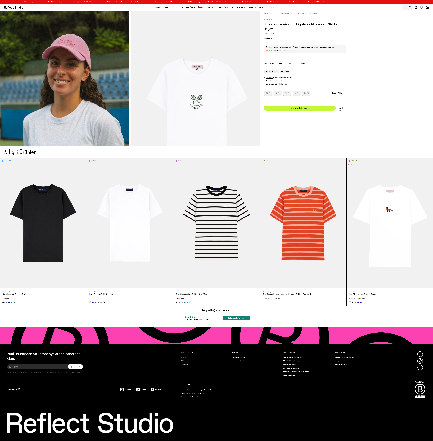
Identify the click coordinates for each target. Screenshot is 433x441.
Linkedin (144, 389)
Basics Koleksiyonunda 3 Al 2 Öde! (149, 2)
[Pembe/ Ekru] (188, 302)
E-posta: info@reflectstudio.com (193, 393)
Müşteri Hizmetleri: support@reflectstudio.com (198, 390)
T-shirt (272, 13)
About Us (184, 357)
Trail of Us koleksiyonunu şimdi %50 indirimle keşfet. (191, 2)
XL (307, 94)
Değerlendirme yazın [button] (236, 318)
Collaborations (223, 7)
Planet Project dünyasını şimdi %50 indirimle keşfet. (30, 2)
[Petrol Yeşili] (12, 302)
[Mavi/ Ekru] (185, 302)
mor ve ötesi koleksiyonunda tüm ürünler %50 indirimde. (243, 2)
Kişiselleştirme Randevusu (344, 357)
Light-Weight (271, 84)
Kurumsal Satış (238, 7)
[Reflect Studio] (14, 7)
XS (269, 94)
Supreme (269, 78)
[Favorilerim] (421, 7)
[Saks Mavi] (9, 302)
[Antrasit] (355, 302)
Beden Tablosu (337, 93)
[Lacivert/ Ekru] (182, 302)
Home (266, 13)
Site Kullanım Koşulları (291, 368)
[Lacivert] (358, 302)
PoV (272, 7)
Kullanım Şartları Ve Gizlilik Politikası (296, 372)
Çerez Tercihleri (289, 375)
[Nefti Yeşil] (14, 302)
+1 (190, 302)
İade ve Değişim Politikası (292, 357)
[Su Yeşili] (6, 302)
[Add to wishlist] (340, 108)
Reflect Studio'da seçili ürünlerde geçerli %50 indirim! (106, 2)
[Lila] (101, 302)
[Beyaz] (90, 302)
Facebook (158, 389)
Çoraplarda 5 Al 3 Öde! (68, 2)
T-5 (267, 81)
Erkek (165, 7)
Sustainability (185, 365)
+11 (17, 302)
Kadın (157, 7)
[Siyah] (4, 302)
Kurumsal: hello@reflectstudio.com (193, 397)
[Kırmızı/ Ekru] (179, 302)
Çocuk (174, 7)
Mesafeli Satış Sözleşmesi (292, 361)
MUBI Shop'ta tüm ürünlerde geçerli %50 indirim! (292, 2)
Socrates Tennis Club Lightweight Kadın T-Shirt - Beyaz (297, 13)
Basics (210, 7)
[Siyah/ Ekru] (177, 302)
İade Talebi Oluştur (238, 361)
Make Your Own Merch (258, 7)
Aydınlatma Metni (289, 365)
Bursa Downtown (341, 365)
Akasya (337, 361)
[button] (407, 7)
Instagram (128, 389)
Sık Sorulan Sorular (238, 357)
